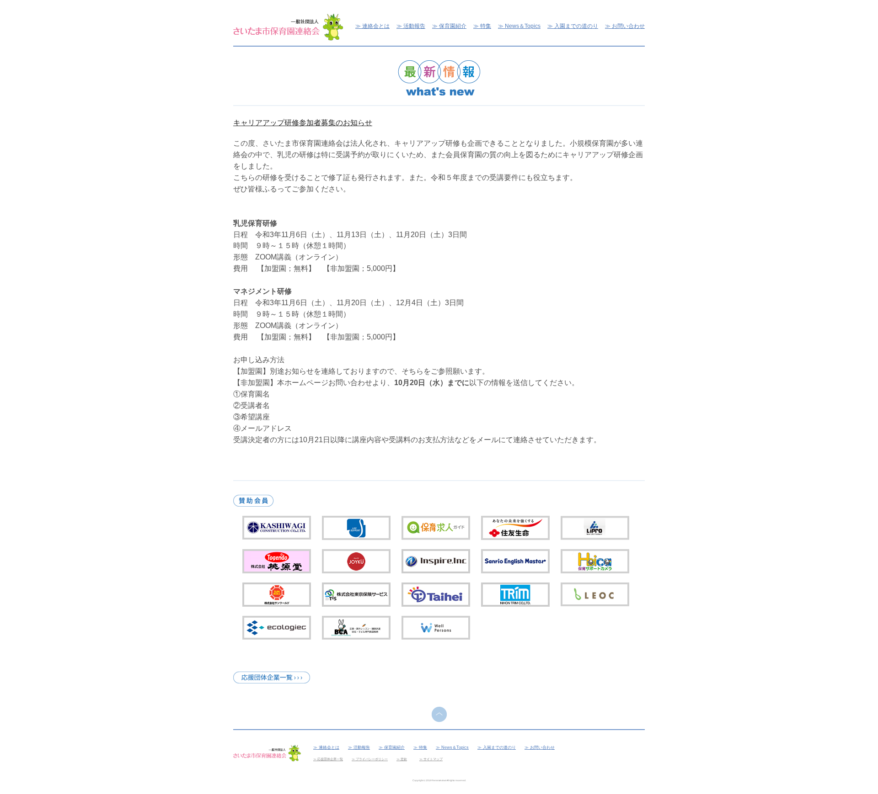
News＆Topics (523, 26)
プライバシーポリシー (372, 759)
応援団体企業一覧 (330, 759)
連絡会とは (376, 26)
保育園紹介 (452, 26)
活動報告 (414, 26)
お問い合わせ (628, 26)
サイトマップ (433, 759)
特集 (485, 26)
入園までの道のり (576, 26)
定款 (404, 759)
